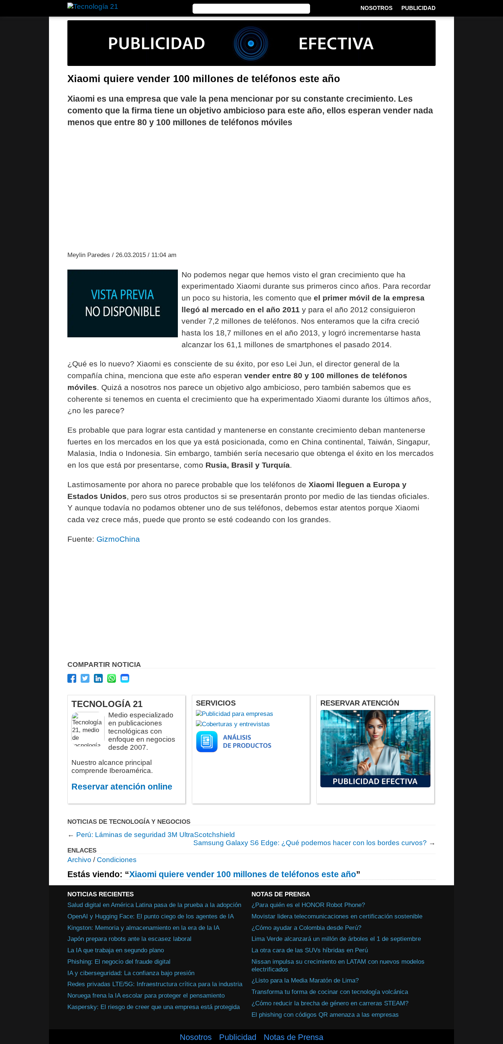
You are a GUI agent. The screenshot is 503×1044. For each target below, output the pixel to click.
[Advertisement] (251, 188)
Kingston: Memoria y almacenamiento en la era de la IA (143, 927)
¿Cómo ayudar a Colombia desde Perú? (306, 927)
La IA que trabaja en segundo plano (115, 950)
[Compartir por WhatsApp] (111, 678)
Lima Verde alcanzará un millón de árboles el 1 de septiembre (336, 938)
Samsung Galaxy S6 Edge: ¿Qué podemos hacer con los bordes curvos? (310, 843)
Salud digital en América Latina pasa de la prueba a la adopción (154, 904)
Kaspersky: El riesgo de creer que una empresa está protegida (153, 1006)
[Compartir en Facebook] (71, 678)
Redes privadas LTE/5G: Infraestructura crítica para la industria (154, 984)
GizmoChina (118, 539)
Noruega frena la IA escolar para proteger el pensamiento (146, 995)
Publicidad (418, 8)
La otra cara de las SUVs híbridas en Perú (310, 950)
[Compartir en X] (85, 678)
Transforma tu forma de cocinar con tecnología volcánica (330, 991)
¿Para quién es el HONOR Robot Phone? (308, 904)
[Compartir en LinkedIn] (98, 678)
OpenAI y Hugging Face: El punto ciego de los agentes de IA (150, 916)
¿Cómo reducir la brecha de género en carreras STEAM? (330, 1003)
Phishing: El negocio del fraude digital (118, 961)
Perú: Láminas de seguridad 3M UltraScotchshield (155, 835)
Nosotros (376, 8)
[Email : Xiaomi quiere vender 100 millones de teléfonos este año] (124, 678)
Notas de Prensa (293, 1037)
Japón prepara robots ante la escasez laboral (129, 938)
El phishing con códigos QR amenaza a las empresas (325, 1014)
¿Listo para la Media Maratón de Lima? (305, 980)
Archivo (79, 860)
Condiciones (117, 860)
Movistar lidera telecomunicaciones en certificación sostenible (337, 916)
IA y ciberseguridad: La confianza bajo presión (130, 973)
